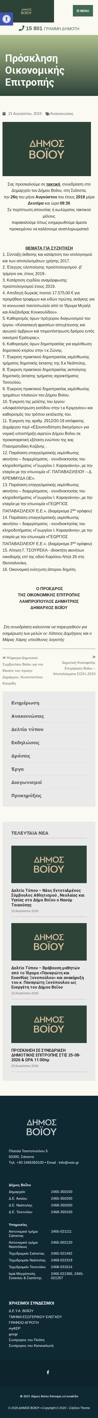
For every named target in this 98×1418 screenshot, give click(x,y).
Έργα (17, 769)
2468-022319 (61, 1260)
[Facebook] (48, 1372)
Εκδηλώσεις (25, 742)
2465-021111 (61, 1231)
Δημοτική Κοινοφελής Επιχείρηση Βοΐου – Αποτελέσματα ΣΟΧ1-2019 (74, 668)
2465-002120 (61, 1242)
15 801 (51, 28)
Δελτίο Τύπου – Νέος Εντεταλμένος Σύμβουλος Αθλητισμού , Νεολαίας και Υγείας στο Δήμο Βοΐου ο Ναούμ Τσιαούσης (47, 897)
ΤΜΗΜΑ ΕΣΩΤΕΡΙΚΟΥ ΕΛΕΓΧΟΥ (35, 1316)
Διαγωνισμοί (26, 782)
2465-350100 (61, 1191)
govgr (13, 1334)
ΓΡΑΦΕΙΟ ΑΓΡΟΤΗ (24, 1322)
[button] (6, 18)
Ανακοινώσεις (61, 113)
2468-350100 (61, 1211)
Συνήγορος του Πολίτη (26, 1339)
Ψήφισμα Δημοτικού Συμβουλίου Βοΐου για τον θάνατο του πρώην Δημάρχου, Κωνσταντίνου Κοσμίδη (23, 671)
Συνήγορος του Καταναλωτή (31, 1345)
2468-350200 (61, 1205)
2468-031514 (61, 1266)
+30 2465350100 (30, 1162)
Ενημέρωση (25, 703)
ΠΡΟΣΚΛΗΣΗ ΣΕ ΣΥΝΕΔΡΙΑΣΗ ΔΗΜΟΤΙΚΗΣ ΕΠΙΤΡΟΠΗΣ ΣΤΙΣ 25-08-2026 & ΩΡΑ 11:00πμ (45, 1055)
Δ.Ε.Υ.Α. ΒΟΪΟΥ (21, 1310)
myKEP (14, 1328)
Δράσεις (20, 755)
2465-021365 (61, 1273)
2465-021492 (61, 1253)
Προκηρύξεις (26, 795)
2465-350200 (61, 1198)
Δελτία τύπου (27, 729)
